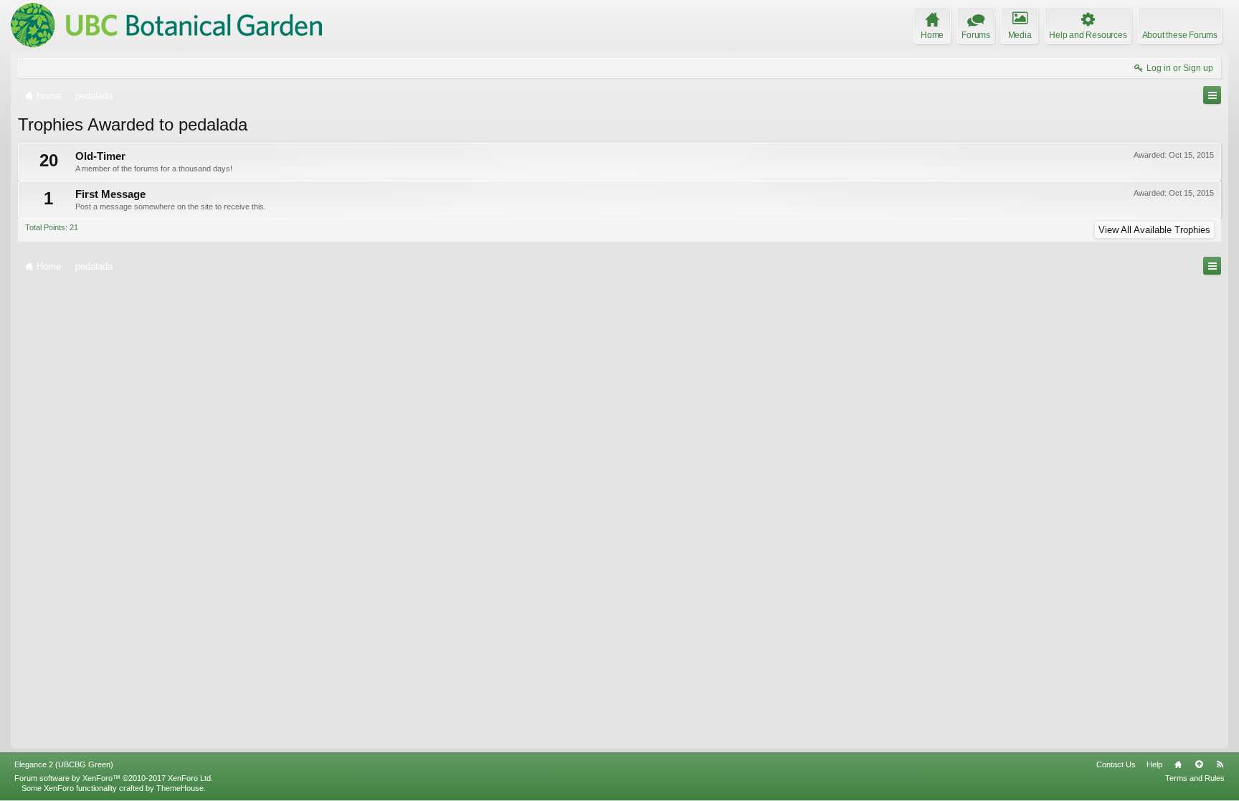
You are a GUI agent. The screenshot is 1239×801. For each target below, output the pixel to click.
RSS (1220, 764)
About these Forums (1179, 35)
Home (1178, 764)
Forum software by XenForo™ (113, 778)
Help (1154, 764)
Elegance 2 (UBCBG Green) (63, 764)
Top (1199, 764)
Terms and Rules (1195, 778)
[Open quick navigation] (1212, 95)
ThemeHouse (180, 788)
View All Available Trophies (1154, 229)
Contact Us (1116, 764)
